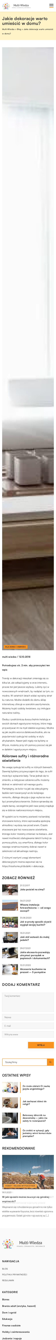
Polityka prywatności (14, 1274)
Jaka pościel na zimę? (32, 889)
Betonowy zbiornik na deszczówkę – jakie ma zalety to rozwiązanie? (35, 1118)
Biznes (5, 1299)
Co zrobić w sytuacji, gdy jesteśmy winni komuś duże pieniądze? (37, 1133)
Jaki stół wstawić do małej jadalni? (34, 938)
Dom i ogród (9, 1312)
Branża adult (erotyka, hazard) (19, 1306)
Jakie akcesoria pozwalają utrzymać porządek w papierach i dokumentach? (35, 955)
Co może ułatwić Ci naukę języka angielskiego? (36, 1087)
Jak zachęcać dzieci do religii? (35, 1103)
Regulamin (8, 1280)
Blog (5, 1268)
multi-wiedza (9, 657)
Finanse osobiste (11, 1325)
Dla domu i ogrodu (15, 647)
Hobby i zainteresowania (16, 1331)
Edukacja (7, 1318)
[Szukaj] (50, 1062)
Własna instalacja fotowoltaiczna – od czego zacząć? (35, 907)
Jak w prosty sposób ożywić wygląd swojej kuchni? (35, 923)
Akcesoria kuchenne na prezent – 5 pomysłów (33, 971)
